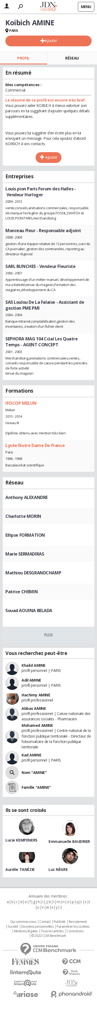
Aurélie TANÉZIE (20, 869)
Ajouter (51, 40)
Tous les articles (52, 931)
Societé (13, 927)
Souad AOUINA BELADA (28, 610)
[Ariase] (25, 994)
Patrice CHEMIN (21, 592)
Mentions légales (26, 931)
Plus (48, 634)
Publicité (59, 922)
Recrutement (78, 922)
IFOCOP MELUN (21, 403)
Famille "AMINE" (36, 787)
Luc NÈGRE (58, 869)
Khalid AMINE (34, 665)
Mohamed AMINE (37, 725)
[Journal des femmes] (25, 961)
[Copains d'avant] (25, 983)
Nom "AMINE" (34, 772)
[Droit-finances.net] (71, 972)
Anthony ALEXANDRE (26, 497)
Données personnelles (37, 927)
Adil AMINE (31, 680)
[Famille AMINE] (12, 787)
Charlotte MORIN (23, 516)
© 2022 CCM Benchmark (48, 936)
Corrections (75, 931)
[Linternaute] (25, 972)
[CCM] (71, 961)
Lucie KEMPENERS (21, 840)
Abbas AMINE (34, 708)
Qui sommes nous (23, 922)
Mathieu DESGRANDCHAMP (33, 573)
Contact (44, 922)
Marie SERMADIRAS (24, 554)
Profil (23, 58)
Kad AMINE (31, 755)
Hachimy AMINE (36, 694)
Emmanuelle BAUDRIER (69, 841)
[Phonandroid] (71, 994)
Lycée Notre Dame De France (35, 445)
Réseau (72, 58)
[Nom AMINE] (12, 772)
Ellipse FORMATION (25, 535)
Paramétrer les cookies (73, 927)
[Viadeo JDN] (71, 983)
